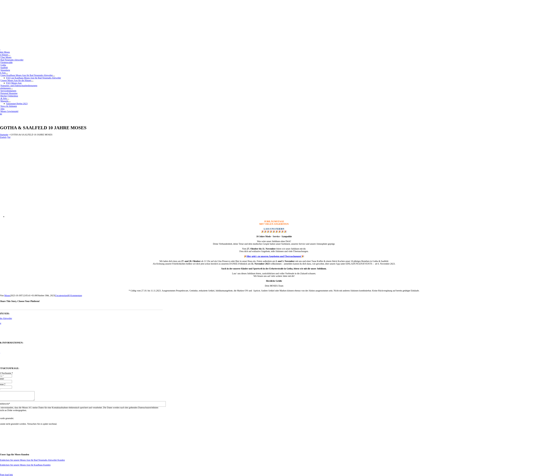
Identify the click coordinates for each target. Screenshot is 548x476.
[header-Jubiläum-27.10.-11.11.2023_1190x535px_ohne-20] (91, 216)
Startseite (4, 134)
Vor (8, 137)
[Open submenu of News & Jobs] (8, 99)
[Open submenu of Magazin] (9, 101)
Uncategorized (61, 295)
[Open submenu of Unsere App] (7, 73)
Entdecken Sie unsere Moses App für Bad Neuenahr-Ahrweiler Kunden (32, 460)
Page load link (6, 474)
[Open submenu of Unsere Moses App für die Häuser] (32, 81)
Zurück (3, 137)
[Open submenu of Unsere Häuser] (9, 55)
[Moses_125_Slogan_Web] (75, 35)
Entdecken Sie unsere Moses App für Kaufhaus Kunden (25, 465)
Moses (7, 295)
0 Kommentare (75, 295)
